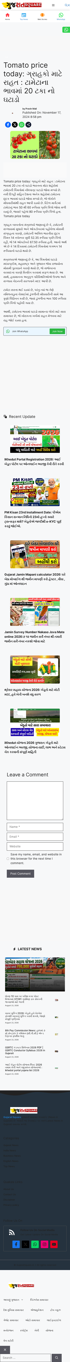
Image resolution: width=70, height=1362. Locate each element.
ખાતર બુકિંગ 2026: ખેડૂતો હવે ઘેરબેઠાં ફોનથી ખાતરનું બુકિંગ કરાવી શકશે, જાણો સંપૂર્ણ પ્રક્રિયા (25, 1016)
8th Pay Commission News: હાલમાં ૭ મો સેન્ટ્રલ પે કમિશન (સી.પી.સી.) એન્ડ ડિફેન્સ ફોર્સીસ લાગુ (25, 1033)
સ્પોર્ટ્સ (24, 1330)
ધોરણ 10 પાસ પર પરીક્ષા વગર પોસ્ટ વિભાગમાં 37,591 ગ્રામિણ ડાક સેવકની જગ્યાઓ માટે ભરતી (23, 999)
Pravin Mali (31, 108)
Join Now (57, 331)
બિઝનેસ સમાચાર (39, 1299)
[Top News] (24, 16)
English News (11, 1161)
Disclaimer (9, 1199)
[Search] (57, 1358)
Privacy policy (11, 1204)
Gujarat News (11, 1145)
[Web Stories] (42, 16)
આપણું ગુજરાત (11, 1299)
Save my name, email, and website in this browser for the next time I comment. (36, 859)
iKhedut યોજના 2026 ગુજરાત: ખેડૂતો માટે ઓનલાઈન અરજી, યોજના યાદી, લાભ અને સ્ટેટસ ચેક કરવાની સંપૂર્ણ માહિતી (35, 747)
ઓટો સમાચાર (32, 1320)
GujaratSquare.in (25, 1265)
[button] (67, 5)
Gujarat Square (12, 1117)
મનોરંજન (8, 1330)
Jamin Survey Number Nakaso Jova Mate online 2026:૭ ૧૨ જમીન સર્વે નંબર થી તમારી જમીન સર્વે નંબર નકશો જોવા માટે (34, 636)
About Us (8, 1189)
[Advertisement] (35, 374)
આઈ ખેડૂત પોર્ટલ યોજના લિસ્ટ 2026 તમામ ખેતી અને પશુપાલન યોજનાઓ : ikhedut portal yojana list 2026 (23, 1067)
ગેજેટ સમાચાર (11, 1320)
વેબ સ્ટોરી (8, 1340)
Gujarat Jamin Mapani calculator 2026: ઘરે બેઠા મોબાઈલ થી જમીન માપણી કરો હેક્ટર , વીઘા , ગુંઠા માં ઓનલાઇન (34, 579)
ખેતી (6, 57)
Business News (12, 1155)
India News (9, 1150)
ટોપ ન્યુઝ (55, 1310)
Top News (9, 1166)
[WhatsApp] (61, 16)
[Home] (7, 16)
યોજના (49, 1330)
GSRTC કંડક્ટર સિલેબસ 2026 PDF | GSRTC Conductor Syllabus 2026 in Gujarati (25, 1050)
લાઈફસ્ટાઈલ (54, 1320)
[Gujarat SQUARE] (21, 5)
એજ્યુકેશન (37, 1310)
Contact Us (9, 1194)
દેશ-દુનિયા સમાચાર (13, 1310)
